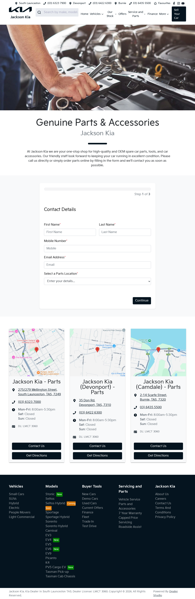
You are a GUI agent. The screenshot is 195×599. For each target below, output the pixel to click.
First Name (52, 225)
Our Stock (110, 14)
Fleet (85, 517)
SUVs (13, 499)
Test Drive (89, 526)
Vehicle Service (129, 499)
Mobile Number (55, 241)
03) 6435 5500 (142, 3)
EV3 (48, 535)
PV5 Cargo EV (56, 567)
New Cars (89, 494)
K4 (48, 563)
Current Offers (92, 508)
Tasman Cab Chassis (60, 576)
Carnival (51, 531)
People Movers (19, 512)
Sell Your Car (177, 14)
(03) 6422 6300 (102, 3)
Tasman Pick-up (57, 572)
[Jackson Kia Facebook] (175, 3)
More (162, 14)
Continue (142, 300)
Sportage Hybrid (58, 517)
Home (84, 14)
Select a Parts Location (61, 274)
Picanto (51, 558)
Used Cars (89, 503)
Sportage (52, 512)
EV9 (48, 553)
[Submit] (40, 12)
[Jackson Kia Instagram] (179, 3)
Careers (160, 499)
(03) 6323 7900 (56, 3)
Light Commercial (21, 517)
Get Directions (36, 455)
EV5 (48, 544)
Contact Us (37, 446)
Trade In (88, 521)
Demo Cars (90, 499)
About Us (162, 494)
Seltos (50, 499)
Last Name (107, 225)
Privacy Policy (165, 517)
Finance (153, 14)
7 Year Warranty (130, 513)
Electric (14, 508)
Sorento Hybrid (57, 526)
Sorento (51, 521)
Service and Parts (135, 14)
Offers (122, 14)
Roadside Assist (130, 527)
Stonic (50, 494)
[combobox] (57, 12)
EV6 (48, 549)
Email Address (55, 257)
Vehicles (95, 14)
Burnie (122, 3)
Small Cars (16, 494)
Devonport (79, 3)
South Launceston (29, 3)
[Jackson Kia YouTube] (183, 3)
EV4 (48, 540)
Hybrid (14, 503)
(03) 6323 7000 (29, 402)
